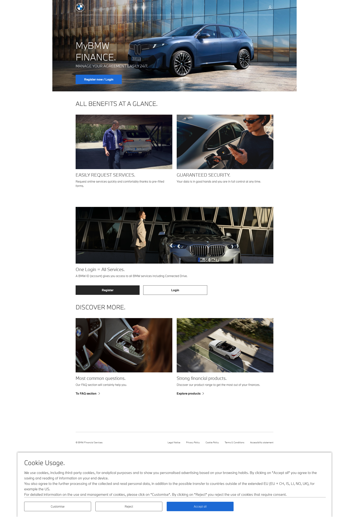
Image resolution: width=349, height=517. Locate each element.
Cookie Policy (212, 442)
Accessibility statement (261, 442)
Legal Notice (174, 442)
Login (175, 290)
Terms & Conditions (234, 442)
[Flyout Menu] (270, 7)
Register (107, 290)
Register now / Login (98, 79)
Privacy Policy (193, 442)
